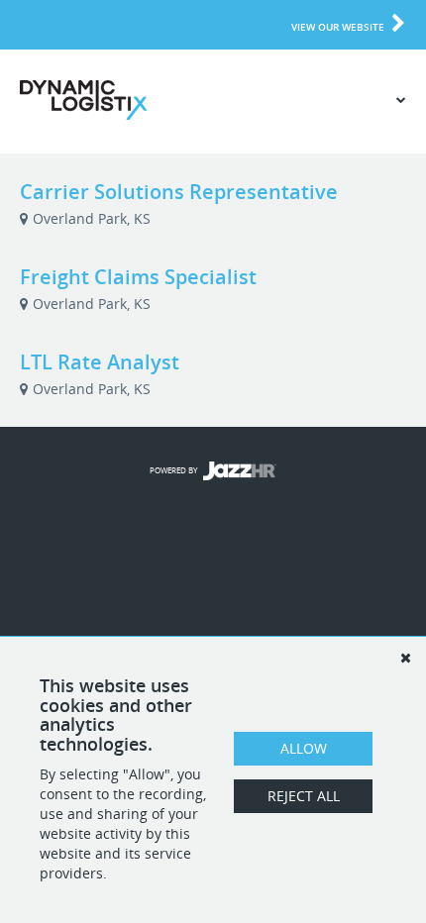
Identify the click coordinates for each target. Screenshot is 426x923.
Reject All (303, 795)
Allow (303, 748)
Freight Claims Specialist (138, 276)
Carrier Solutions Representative (179, 191)
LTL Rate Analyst (99, 362)
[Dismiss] (405, 657)
